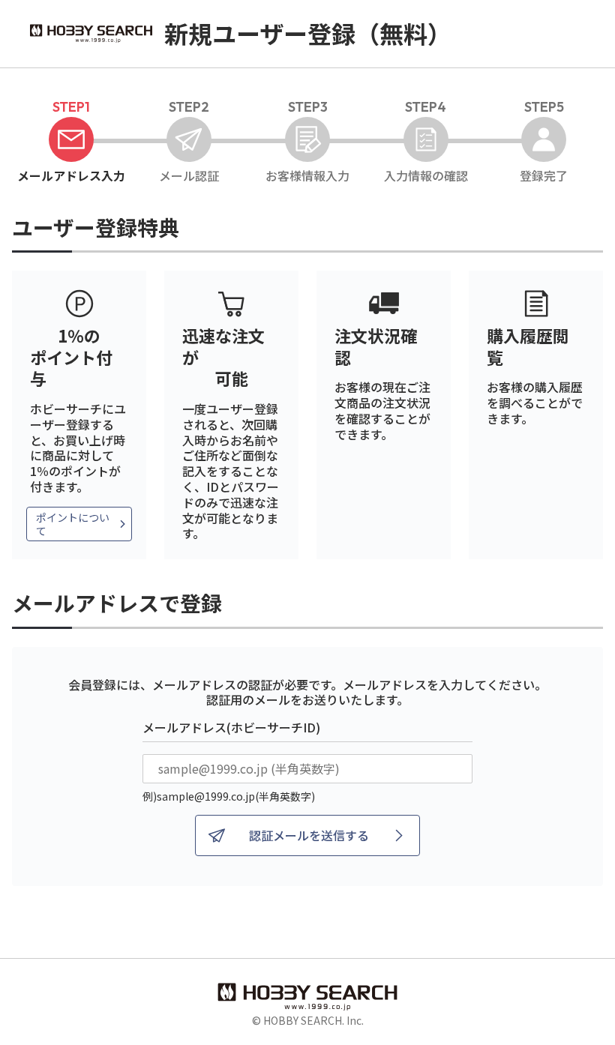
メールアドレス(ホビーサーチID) (231, 727)
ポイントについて (73, 524)
